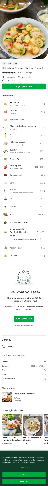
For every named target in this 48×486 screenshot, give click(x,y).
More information (24, 325)
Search (43, 6)
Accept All (24, 481)
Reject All (24, 474)
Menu (5, 6)
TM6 (9, 63)
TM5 (15, 63)
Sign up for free (24, 86)
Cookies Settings (24, 467)
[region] (24, 468)
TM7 (4, 63)
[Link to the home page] (24, 4)
